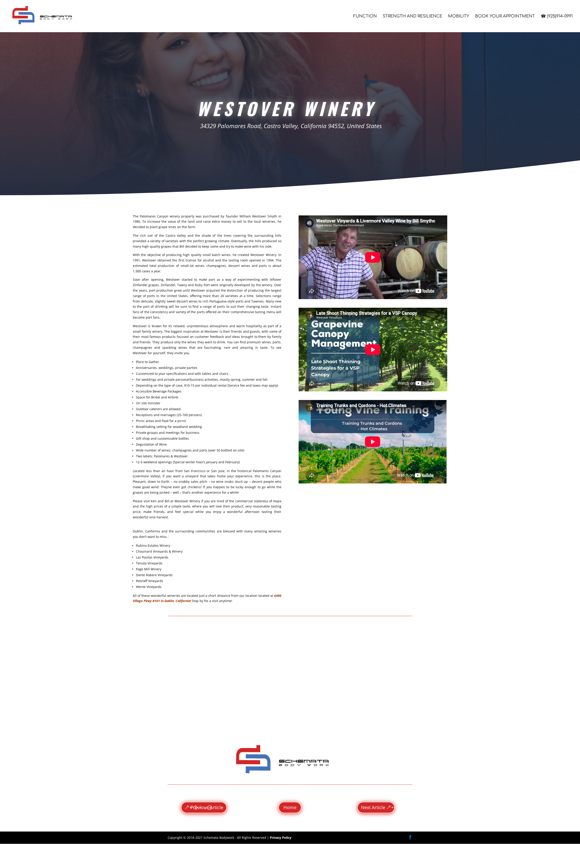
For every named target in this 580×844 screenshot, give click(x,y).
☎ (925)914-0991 (557, 16)
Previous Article (207, 807)
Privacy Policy (280, 837)
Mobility (458, 16)
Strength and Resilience (412, 16)
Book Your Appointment (505, 16)
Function (365, 16)
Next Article (373, 807)
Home (289, 807)
